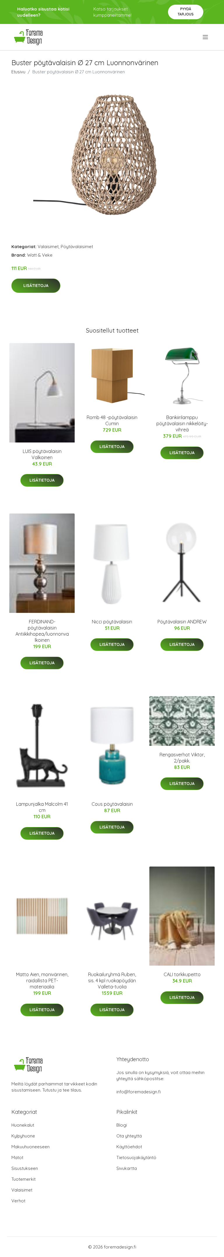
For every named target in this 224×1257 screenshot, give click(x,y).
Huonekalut (22, 1125)
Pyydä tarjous (186, 11)
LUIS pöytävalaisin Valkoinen (42, 454)
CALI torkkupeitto (182, 974)
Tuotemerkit (23, 1179)
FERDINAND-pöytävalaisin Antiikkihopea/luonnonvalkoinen (42, 631)
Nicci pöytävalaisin (112, 622)
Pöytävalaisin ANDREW (182, 622)
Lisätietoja (35, 285)
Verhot (18, 1201)
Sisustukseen (24, 1168)
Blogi (121, 1125)
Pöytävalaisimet (77, 246)
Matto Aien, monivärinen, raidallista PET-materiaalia (42, 980)
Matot (17, 1157)
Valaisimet (48, 246)
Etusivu (18, 72)
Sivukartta (126, 1168)
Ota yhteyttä (129, 1136)
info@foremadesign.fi (138, 1092)
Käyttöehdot (129, 1146)
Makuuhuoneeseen (30, 1146)
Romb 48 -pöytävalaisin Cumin (112, 420)
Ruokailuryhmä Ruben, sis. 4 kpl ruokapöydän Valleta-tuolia (112, 980)
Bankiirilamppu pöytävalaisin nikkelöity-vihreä (182, 423)
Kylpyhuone (23, 1136)
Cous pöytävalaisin (112, 804)
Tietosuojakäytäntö (136, 1157)
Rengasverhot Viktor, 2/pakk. (182, 758)
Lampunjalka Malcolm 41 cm (42, 807)
